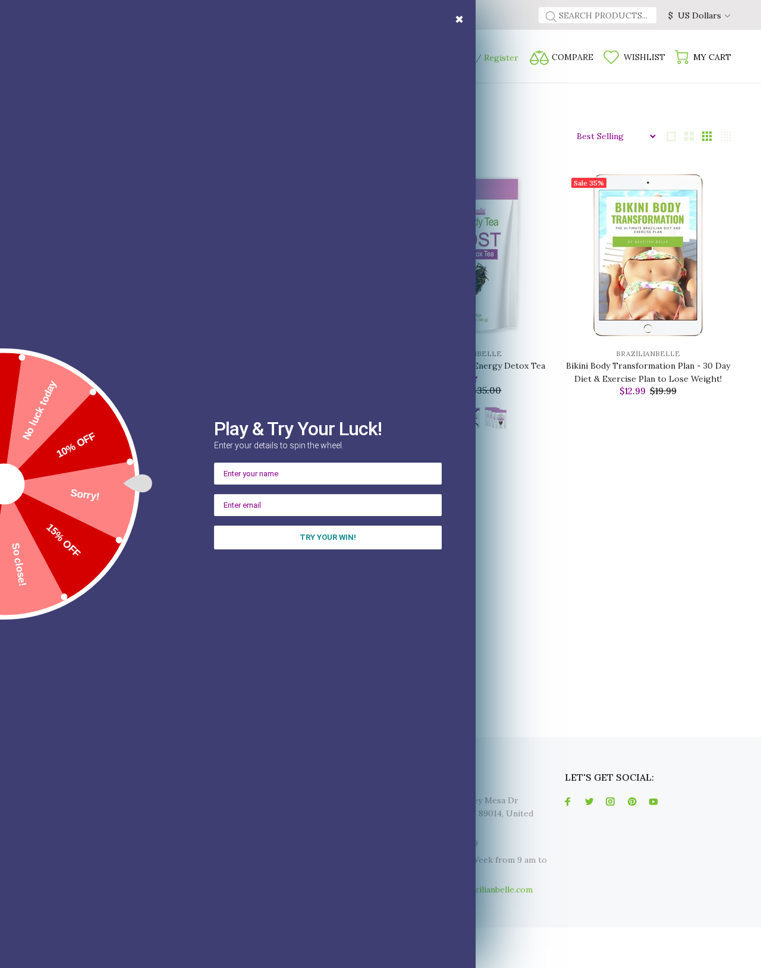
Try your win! (328, 537)
